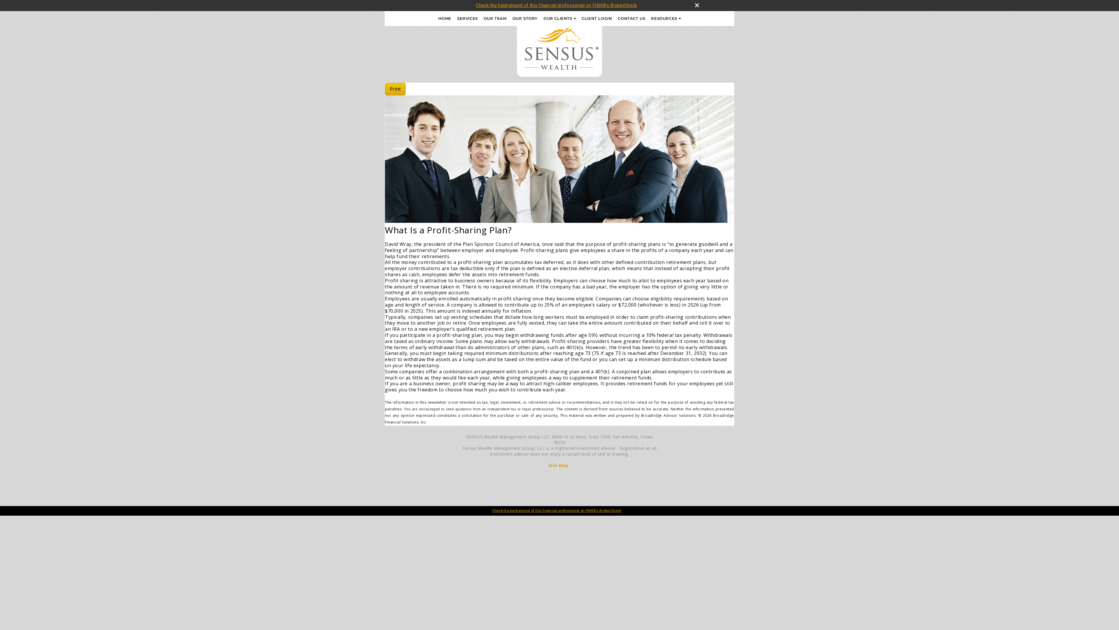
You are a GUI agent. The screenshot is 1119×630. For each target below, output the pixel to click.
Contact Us (631, 18)
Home (444, 18)
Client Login (597, 18)
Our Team (495, 18)
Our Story (525, 18)
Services (467, 18)
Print (395, 89)
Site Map (559, 465)
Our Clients (557, 18)
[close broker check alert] (697, 5)
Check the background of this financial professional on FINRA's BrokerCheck (556, 5)
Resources (664, 18)
